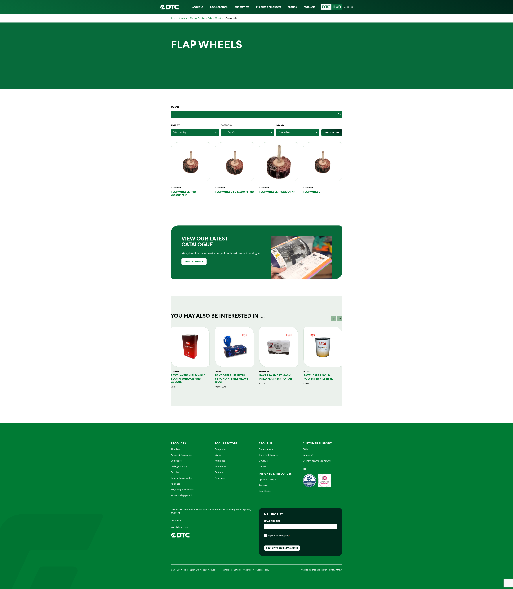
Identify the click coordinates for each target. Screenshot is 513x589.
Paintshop (175, 483)
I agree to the (279, 536)
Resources (264, 485)
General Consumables (181, 478)
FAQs (305, 449)
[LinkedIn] (304, 468)
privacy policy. (284, 536)
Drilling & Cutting (179, 466)
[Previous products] (333, 318)
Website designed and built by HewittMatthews (321, 570)
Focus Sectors (218, 7)
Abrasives (183, 18)
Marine (218, 454)
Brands (292, 7)
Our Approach (266, 449)
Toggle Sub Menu (205, 7)
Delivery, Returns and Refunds (317, 460)
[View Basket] (348, 7)
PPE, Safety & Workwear (182, 489)
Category (226, 125)
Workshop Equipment (181, 495)
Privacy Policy (248, 570)
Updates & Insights (268, 479)
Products (309, 7)
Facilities (175, 472)
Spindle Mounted (215, 18)
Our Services (241, 7)
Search (175, 107)
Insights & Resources (268, 7)
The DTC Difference (268, 454)
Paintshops (220, 478)
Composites (177, 460)
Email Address (273, 521)
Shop (173, 18)
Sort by (175, 125)
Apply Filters (331, 132)
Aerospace (220, 460)
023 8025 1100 (177, 520)
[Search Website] (345, 7)
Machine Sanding (197, 18)
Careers (262, 466)
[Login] (352, 7)
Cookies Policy (262, 570)
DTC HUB (263, 460)
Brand (280, 125)
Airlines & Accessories (181, 454)
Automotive (220, 466)
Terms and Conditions (231, 570)
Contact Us (308, 454)
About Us (197, 7)
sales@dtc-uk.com (179, 527)
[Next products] (339, 318)
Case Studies (265, 491)
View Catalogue (194, 261)
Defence (219, 472)
